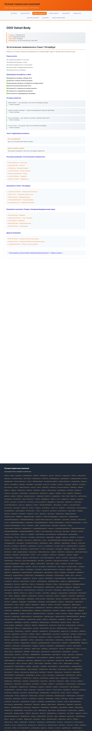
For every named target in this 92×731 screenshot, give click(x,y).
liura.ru (64, 493)
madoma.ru (18, 557)
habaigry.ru (81, 610)
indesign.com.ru (8, 710)
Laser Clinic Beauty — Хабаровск (17, 176)
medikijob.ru (7, 646)
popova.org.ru (71, 716)
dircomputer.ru (71, 572)
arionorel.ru (42, 695)
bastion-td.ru (61, 625)
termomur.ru (62, 569)
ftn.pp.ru (14, 657)
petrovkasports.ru (34, 557)
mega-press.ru (66, 475)
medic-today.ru (50, 563)
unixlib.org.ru (32, 722)
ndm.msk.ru (16, 643)
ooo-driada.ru (16, 637)
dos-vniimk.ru (70, 713)
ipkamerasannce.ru (62, 710)
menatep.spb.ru (41, 722)
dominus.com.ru (8, 722)
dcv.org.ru (76, 663)
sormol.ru (33, 487)
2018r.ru (15, 728)
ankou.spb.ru (67, 607)
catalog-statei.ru (68, 663)
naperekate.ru (29, 522)
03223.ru (6, 475)
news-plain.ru (50, 549)
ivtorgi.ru (55, 663)
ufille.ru (12, 475)
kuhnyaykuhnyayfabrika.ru (27, 531)
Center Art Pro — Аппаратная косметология (20, 194)
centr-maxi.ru (8, 728)
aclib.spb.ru (25, 681)
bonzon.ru (12, 719)
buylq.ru (26, 689)
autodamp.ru (7, 554)
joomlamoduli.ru (13, 687)
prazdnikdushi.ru (27, 475)
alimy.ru (69, 622)
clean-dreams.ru (48, 572)
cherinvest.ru (49, 607)
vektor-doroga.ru (51, 490)
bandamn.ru (15, 513)
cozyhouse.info (8, 713)
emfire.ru (6, 484)
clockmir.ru (74, 689)
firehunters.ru (77, 493)
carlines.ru (32, 634)
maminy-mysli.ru (33, 695)
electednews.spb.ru (52, 719)
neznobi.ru (80, 487)
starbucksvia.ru (21, 490)
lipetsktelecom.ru (27, 528)
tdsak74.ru (16, 593)
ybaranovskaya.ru (9, 654)
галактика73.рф (44, 628)
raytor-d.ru (22, 505)
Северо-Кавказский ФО (58, 17)
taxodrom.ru (59, 657)
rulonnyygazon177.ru (9, 543)
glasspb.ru (70, 493)
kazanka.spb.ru (16, 616)
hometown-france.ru (29, 496)
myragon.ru (35, 646)
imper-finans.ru (56, 654)
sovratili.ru (54, 484)
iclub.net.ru (7, 640)
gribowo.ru (7, 496)
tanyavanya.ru (50, 575)
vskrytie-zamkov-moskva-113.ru (44, 519)
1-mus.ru (38, 510)
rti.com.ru (69, 646)
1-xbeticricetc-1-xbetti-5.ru (43, 496)
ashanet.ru (54, 552)
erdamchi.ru (7, 572)
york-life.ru (65, 557)
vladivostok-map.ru (45, 525)
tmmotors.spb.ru (35, 651)
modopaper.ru (61, 554)
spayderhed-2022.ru (72, 546)
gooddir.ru (16, 607)
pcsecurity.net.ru (53, 648)
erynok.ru (33, 581)
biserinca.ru (7, 648)
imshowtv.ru (27, 648)
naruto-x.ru (41, 546)
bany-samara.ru (28, 710)
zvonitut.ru (41, 578)
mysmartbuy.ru (33, 552)
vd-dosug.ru (67, 484)
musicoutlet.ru (28, 704)
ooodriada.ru (40, 701)
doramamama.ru (16, 572)
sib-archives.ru (46, 508)
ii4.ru (44, 660)
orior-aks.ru (7, 634)
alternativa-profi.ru (53, 725)
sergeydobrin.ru (43, 631)
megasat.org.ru (64, 678)
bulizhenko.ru (18, 678)
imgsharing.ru (8, 566)
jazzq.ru (63, 692)
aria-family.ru (7, 552)
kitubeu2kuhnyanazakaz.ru (17, 522)
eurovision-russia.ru (17, 478)
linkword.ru (50, 672)
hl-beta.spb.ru (22, 601)
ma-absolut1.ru (24, 549)
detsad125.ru (24, 637)
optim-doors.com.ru (9, 663)
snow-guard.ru (20, 543)
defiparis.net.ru (28, 719)
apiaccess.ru (34, 643)
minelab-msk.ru (60, 513)
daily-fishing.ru (44, 678)
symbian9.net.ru (18, 651)
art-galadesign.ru (9, 628)
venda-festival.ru (71, 508)
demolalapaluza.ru (40, 575)
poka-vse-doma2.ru (41, 502)
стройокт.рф (8, 692)
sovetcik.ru (75, 651)
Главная (6, 7)
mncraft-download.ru (60, 578)
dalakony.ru (84, 643)
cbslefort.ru (51, 684)
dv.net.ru (85, 713)
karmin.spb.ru (27, 707)
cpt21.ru (10, 596)
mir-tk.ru (23, 525)
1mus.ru (37, 513)
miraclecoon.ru (44, 493)
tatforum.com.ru (42, 725)
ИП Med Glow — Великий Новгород (18, 168)
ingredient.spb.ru (66, 728)
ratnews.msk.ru (81, 684)
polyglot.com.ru (82, 634)
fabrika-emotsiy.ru (60, 616)
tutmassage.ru (60, 587)
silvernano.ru (36, 490)
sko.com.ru (53, 628)
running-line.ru (66, 599)
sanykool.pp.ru (24, 722)
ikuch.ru (18, 663)
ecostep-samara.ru (27, 628)
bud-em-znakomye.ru (20, 481)
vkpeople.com (24, 695)
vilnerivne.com (41, 689)
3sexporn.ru (30, 513)
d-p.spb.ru (36, 628)
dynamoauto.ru (16, 634)
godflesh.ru (82, 578)
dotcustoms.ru (70, 552)
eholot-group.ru (62, 669)
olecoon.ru (60, 484)
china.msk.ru (36, 704)
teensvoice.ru (78, 563)
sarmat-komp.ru (8, 587)
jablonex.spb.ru (34, 672)
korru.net (12, 599)
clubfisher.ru (69, 569)
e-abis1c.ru (65, 505)
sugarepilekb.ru (24, 640)
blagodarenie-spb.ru (29, 516)
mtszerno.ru (36, 678)
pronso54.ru (70, 490)
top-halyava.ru (8, 499)
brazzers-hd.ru (82, 519)
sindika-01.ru (24, 508)
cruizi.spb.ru (75, 692)
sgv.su (21, 607)
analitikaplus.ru (18, 622)
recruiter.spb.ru (53, 619)
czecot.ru (68, 692)
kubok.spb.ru (76, 619)
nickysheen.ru (66, 689)
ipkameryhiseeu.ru (20, 666)
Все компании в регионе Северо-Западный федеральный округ (29, 253)
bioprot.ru (80, 681)
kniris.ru (17, 695)
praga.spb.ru (76, 587)
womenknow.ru (62, 713)
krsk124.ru (69, 619)
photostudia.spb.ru (26, 646)
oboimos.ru (79, 660)
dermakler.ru (62, 725)
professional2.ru (35, 728)
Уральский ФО (66, 13)
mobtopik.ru (44, 648)
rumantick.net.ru (27, 678)
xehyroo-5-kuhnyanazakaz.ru (74, 522)
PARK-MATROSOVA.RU (72, 616)
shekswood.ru (36, 707)
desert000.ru (48, 663)
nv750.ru (33, 554)
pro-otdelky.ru (14, 484)
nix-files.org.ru (8, 610)
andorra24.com (60, 660)
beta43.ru (56, 687)
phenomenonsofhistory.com (11, 716)
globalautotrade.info (44, 643)
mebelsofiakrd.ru (8, 678)
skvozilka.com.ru (68, 722)
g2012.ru (53, 499)
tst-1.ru (58, 499)
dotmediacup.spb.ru (60, 695)
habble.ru (13, 490)
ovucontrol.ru (49, 560)
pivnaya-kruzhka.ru (18, 575)
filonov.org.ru (15, 701)
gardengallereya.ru (60, 646)
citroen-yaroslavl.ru (71, 684)
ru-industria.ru (8, 581)
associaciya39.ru (63, 593)
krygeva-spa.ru (75, 599)
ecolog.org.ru (68, 587)
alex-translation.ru (75, 687)
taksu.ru (57, 563)
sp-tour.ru (78, 648)
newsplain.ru (45, 554)
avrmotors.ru (80, 625)
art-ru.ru (14, 725)
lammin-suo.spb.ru (41, 599)
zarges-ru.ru (64, 581)
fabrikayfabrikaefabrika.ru (27, 519)
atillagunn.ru (29, 505)
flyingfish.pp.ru (8, 681)
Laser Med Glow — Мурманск (16, 220)
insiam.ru (57, 596)
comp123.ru (64, 563)
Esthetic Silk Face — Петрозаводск (18, 226)
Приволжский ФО (54, 13)
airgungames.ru (51, 502)
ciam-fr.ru (51, 475)
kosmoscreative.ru (71, 625)
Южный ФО (45, 17)
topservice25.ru (21, 660)
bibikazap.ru (62, 716)
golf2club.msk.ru (47, 610)
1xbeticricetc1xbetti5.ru (45, 505)
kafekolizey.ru (77, 637)
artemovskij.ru (69, 640)
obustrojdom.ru (67, 651)
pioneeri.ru (17, 587)
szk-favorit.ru (24, 634)
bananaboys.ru (34, 687)
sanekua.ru (42, 687)
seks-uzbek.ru (38, 484)
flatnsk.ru (38, 634)
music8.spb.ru (62, 619)
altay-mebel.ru (76, 672)
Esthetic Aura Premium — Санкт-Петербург (20, 218)
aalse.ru (51, 543)
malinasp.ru (43, 604)
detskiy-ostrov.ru (58, 607)
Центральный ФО (25, 13)
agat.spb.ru (83, 616)
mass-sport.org (24, 672)
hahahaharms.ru (45, 499)
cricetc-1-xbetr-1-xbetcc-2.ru (69, 496)
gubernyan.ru (29, 660)
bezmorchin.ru (82, 593)
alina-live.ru (43, 713)
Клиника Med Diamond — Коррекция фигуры (21, 200)
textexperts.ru (8, 575)
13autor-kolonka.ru (24, 487)
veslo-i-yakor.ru (61, 566)
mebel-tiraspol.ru (71, 695)
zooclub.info (7, 701)
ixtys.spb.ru (60, 701)
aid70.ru (84, 640)
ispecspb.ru (17, 596)
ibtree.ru (16, 722)
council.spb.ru (57, 637)
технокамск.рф (24, 701)
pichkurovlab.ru (41, 563)
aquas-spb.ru (32, 689)
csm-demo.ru (30, 502)
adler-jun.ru (7, 513)
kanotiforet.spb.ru (50, 587)
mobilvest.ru (27, 625)
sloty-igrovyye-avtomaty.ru (61, 560)
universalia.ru (38, 569)
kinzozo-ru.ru (23, 593)
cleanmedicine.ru (8, 560)
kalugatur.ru (77, 613)
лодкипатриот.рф (67, 637)
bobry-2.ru (49, 689)
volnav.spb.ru (50, 613)
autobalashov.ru (8, 584)
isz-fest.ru (22, 613)
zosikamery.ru (35, 622)
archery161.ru (71, 596)
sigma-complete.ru (33, 669)
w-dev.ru (16, 604)
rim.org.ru (64, 654)
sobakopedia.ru (14, 613)
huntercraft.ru (82, 689)
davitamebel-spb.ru (62, 628)
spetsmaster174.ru (9, 666)
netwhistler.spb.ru (80, 716)
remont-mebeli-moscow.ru (50, 569)
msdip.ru (67, 575)
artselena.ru (51, 728)
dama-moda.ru (53, 669)
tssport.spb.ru (51, 660)
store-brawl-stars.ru (75, 505)
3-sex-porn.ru (45, 510)
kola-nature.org (8, 704)
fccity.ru (66, 701)
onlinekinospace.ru (42, 581)
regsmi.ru (27, 604)
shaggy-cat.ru (65, 499)
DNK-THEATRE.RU (9, 675)
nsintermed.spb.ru (45, 692)
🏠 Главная (14, 13)
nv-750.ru (43, 549)
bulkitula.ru (20, 496)
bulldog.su (43, 704)
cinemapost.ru (44, 475)
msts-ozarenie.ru (50, 640)
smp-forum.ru (53, 625)
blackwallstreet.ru (70, 660)
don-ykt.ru (71, 563)
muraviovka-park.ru (27, 572)
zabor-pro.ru (7, 657)
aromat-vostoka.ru (9, 625)
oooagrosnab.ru (75, 481)
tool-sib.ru (62, 648)
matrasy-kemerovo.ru (44, 552)
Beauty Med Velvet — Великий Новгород (19, 223)
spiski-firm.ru (25, 584)
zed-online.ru (66, 519)
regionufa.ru (7, 569)
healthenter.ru (80, 572)
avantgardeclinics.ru (9, 689)
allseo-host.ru (60, 502)
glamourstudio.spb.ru (75, 701)
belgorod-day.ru (25, 563)
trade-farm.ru (61, 552)
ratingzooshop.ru (25, 643)
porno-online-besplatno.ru (47, 557)
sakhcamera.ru (58, 590)
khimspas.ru (83, 725)
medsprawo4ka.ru (74, 516)
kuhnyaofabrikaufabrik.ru (41, 522)
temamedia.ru (35, 684)
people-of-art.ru (65, 631)
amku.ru (43, 719)
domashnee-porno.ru (18, 566)
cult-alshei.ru (25, 654)
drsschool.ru (65, 643)
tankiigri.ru (76, 719)
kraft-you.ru (58, 475)
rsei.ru (35, 710)
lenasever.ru (78, 490)
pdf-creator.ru (83, 607)
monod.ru (57, 698)
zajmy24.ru (39, 516)
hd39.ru (67, 681)
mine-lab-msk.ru (30, 510)
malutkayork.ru (67, 604)
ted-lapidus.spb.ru (9, 669)
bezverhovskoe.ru (56, 643)
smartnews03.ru (24, 493)
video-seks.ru (55, 525)
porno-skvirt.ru (8, 487)
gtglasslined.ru (38, 660)
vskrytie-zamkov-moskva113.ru (12, 528)
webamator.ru (15, 549)
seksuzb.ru (51, 528)
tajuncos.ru (25, 557)
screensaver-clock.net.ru (39, 613)
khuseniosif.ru (49, 695)
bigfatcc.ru (7, 490)
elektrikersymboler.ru (27, 610)
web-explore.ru (82, 475)
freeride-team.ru (36, 478)
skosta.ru (38, 675)
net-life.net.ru (40, 590)
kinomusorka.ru (40, 584)
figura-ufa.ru (35, 713)
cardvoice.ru (53, 554)
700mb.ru (28, 713)
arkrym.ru (56, 572)
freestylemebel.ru (18, 710)
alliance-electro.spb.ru (69, 590)
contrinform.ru (33, 698)
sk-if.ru (6, 687)
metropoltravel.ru (51, 566)
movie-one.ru (81, 543)
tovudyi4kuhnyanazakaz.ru (40, 528)
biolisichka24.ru (49, 578)
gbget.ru (76, 554)
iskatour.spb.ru (51, 599)
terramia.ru (43, 646)
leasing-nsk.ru (60, 681)
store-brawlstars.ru (82, 508)
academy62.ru (50, 646)
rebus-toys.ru (51, 513)
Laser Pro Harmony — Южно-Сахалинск (19, 171)
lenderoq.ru (35, 631)
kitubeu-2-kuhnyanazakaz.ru (57, 522)
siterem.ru (50, 637)
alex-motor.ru (57, 634)
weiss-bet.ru (15, 569)
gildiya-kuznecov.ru (26, 616)
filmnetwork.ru (35, 604)
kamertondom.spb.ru (30, 590)
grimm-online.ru (52, 704)
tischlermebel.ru (45, 707)
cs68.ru (37, 525)
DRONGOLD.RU (78, 669)
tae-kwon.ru (41, 596)
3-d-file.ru (37, 499)
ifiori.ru (61, 663)
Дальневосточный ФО (33, 17)
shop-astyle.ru (17, 698)
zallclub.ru (63, 610)
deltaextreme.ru (8, 684)
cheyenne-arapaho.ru (65, 666)
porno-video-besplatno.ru (30, 560)
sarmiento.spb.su (21, 599)
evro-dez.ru (7, 549)
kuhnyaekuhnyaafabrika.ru (11, 531)
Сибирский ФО (77, 13)
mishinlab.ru (73, 487)
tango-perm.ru (8, 607)
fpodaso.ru (84, 481)
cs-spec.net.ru (68, 672)
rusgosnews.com (69, 601)
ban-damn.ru (53, 510)
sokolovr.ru (78, 575)
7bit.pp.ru (70, 613)
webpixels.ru (16, 692)
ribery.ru (81, 557)
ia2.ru (5, 596)
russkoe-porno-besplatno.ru (12, 563)
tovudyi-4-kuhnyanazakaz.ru (50, 516)
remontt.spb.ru (16, 646)
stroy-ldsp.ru (50, 675)
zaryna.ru (22, 569)
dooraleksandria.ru (9, 510)
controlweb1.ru (8, 593)
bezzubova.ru (74, 631)
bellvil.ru (6, 719)
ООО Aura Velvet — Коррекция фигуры (19, 197)
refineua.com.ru (58, 672)
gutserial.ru (41, 698)
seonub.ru (34, 578)
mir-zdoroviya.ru (33, 637)
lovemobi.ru (7, 725)
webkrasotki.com (40, 607)
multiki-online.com (29, 607)
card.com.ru (7, 616)
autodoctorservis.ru (18, 590)
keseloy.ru (7, 707)
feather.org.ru (62, 719)
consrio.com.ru (49, 596)
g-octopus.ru (15, 546)
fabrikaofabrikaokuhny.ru (78, 528)
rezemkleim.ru (17, 578)
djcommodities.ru (25, 554)
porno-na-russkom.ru (63, 487)
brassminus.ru (79, 654)
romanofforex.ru (8, 622)
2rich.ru (39, 487)
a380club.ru (57, 543)
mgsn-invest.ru (52, 710)
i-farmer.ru (16, 672)
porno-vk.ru (46, 484)
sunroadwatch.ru (60, 684)
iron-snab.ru (38, 593)
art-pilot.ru (58, 728)
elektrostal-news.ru (38, 481)
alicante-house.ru (73, 710)
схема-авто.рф (31, 619)
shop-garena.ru (56, 496)
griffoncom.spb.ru (49, 616)
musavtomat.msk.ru (56, 651)
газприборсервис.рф (17, 707)
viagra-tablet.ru (72, 510)
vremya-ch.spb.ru (39, 663)
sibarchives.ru (23, 546)
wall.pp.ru (33, 716)
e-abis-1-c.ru (54, 508)
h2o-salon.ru (58, 604)
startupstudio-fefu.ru (54, 581)
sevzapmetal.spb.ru (77, 666)
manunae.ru (69, 554)
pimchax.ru (74, 519)
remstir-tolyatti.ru (59, 575)
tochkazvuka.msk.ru (54, 631)
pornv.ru (85, 478)
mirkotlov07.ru (18, 684)
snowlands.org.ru (60, 675)
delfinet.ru (29, 490)
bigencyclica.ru (81, 596)
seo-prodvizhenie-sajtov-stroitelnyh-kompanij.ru (61, 540)
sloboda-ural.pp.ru (45, 622)
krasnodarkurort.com (17, 648)
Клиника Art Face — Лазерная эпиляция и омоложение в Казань (26, 241)
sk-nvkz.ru (70, 669)
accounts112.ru (17, 499)
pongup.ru (51, 493)
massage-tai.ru (27, 578)
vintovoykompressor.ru (65, 584)
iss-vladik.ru (19, 719)
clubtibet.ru (82, 631)
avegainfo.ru (64, 596)
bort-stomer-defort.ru (24, 728)
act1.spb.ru (74, 634)
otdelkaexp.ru (19, 625)
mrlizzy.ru (78, 675)
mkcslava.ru (49, 584)
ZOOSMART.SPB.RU (75, 643)
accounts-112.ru (22, 502)
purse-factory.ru (62, 510)
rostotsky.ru (81, 566)
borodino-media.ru (72, 566)
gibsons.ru (44, 728)
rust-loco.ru (7, 601)
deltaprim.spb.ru (76, 604)
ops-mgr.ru (14, 502)
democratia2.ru (8, 672)
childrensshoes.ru (70, 675)
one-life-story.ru (82, 496)
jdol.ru (72, 575)
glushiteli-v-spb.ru (54, 678)
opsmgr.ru (73, 499)
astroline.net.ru (66, 634)
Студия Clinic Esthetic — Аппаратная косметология (22, 191)
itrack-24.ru (45, 478)
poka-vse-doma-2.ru (28, 499)
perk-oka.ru (7, 546)
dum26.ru (28, 666)
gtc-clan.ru (50, 716)
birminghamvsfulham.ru (79, 584)
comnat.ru (58, 613)
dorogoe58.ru (21, 657)
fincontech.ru (22, 513)
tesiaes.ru (84, 613)
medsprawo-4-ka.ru (9, 516)
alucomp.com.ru (32, 725)
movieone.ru (82, 546)
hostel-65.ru (45, 487)
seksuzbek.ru (30, 484)
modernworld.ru (43, 669)
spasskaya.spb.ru (9, 695)
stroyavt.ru (79, 590)
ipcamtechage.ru (30, 675)
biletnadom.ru (58, 519)
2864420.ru (19, 516)
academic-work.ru (24, 687)
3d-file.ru (35, 505)
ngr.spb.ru (61, 601)
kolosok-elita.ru (32, 596)
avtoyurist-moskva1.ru (10, 619)
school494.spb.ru (32, 601)
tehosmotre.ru (69, 502)
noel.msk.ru (19, 689)
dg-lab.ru (39, 619)
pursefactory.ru (49, 546)
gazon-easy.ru (15, 640)
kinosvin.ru (51, 604)
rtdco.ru (44, 540)
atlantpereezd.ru (8, 481)
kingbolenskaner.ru (47, 634)
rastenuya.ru (7, 478)
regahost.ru (24, 596)
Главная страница (56, 253)
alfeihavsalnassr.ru (9, 557)
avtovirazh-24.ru (55, 692)
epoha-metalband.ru (51, 601)
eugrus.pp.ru (54, 593)
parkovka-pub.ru (79, 722)
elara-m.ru (32, 584)
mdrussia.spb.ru (49, 698)
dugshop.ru (15, 601)
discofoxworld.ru (34, 493)
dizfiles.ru (74, 549)
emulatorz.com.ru (22, 725)
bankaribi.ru (63, 525)
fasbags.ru (80, 510)
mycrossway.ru (27, 684)
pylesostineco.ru (39, 640)
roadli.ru (15, 552)
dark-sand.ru (16, 508)
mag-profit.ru (44, 681)
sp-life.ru (31, 508)
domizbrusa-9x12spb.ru (31, 543)
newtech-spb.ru (8, 578)
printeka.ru (60, 722)
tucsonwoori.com (64, 687)
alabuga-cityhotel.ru (76, 478)
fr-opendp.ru (43, 666)
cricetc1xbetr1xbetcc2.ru (11, 505)
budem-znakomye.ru (64, 481)
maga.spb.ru (70, 704)
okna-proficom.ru (25, 581)
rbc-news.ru (82, 484)
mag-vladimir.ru (63, 707)
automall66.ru (54, 707)
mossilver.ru (28, 631)
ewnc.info (29, 613)
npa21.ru (30, 663)
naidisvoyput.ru (42, 710)
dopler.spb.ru (77, 640)
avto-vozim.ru (49, 590)
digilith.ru (33, 563)
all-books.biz (80, 695)
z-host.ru (6, 522)
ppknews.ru (18, 654)
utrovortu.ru (17, 584)
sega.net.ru (79, 713)
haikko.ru (6, 613)
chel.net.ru (83, 599)
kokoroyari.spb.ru (9, 631)
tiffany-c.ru (18, 628)
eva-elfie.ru (28, 566)
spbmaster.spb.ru (18, 704)
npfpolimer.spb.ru (77, 728)
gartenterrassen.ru (51, 722)
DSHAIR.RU (27, 651)
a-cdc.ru (29, 481)
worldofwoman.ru (38, 572)
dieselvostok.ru (79, 601)
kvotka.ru (30, 593)
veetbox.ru (36, 475)
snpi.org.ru (58, 599)
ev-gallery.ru (80, 499)
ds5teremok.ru (17, 681)
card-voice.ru (78, 540)
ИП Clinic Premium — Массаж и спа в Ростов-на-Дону (23, 238)
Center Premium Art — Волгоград (17, 162)
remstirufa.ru (77, 569)
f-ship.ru (22, 604)
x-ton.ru (39, 554)
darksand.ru (43, 513)
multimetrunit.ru (70, 648)
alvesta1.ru (75, 607)
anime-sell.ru (77, 704)
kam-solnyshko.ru (53, 666)
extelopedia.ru (30, 599)
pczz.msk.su (23, 692)
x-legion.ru (38, 508)
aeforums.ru (56, 610)
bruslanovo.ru (42, 637)
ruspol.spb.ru (35, 666)
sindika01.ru (62, 508)
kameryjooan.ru (60, 640)
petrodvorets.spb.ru (33, 692)
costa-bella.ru (46, 593)
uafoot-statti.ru (57, 505)
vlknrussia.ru (30, 525)
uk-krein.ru (72, 698)
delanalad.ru (67, 549)
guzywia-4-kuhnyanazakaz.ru (12, 525)
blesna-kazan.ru (19, 631)
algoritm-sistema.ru (72, 578)
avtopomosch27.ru (34, 549)
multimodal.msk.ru (72, 610)
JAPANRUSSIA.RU (35, 654)
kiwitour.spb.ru (79, 707)
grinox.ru (32, 640)
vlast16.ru (6, 599)
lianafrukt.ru (49, 687)
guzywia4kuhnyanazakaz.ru (62, 528)
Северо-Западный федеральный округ (19, 7)
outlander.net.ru (61, 704)
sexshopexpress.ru (54, 478)
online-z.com (75, 622)
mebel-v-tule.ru (36, 648)
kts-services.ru (8, 508)
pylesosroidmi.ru (41, 716)
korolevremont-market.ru (51, 481)
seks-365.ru (41, 560)
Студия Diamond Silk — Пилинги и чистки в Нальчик (23, 244)
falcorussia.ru (8, 590)
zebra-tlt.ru (16, 581)
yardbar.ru (71, 707)
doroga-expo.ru (73, 557)
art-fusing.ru (43, 684)
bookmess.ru (42, 672)
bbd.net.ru (34, 625)
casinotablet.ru (30, 569)
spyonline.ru (26, 622)
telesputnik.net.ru (25, 716)
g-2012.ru (6, 502)
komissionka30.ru (34, 681)
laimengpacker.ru (31, 657)
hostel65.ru (59, 493)
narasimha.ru (15, 554)
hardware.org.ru (21, 619)
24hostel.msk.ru (8, 604)
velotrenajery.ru (62, 490)
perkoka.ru (74, 543)
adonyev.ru (75, 484)
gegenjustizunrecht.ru (74, 581)
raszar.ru (69, 525)
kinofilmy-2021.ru (29, 575)
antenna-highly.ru (20, 510)
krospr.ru (16, 487)
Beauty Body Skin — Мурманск (16, 215)
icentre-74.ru (52, 681)
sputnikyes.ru (38, 610)
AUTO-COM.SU (55, 622)
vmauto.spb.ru (8, 698)
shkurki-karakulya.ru (38, 587)
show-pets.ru (15, 493)
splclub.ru (58, 557)
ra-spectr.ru (33, 701)
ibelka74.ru (81, 710)
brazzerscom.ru (63, 516)
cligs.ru (56, 716)
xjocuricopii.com (45, 651)
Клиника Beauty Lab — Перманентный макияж (21, 202)
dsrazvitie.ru (67, 657)
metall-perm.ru (8, 643)
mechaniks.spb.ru (20, 675)
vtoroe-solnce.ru (57, 689)
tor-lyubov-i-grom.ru (60, 546)
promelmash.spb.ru (50, 701)
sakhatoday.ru (17, 610)
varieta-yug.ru (78, 502)
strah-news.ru (27, 478)
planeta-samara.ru (23, 552)
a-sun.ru (44, 675)
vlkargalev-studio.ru (19, 713)
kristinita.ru (63, 572)
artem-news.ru (77, 646)
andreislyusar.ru (32, 546)
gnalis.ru (13, 496)
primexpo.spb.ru (73, 593)
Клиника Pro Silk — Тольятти (16, 165)
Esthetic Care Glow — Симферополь (18, 179)
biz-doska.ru (42, 566)
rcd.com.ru (73, 681)
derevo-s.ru (25, 698)
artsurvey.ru (70, 725)
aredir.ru (76, 725)
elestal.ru (43, 490)
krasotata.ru (18, 475)
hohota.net (63, 622)
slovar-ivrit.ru (18, 560)
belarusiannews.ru (52, 713)
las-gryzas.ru (36, 719)
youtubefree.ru (82, 549)
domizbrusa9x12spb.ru (81, 552)
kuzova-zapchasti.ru (42, 657)
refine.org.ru (64, 698)
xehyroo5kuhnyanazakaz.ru (11, 519)
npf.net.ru (64, 613)
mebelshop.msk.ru (43, 625)
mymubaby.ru (41, 601)
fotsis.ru (70, 628)
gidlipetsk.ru (7, 637)
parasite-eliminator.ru (21, 669)
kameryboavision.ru (38, 616)
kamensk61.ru (79, 698)
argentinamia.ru (66, 543)
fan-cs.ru (84, 648)
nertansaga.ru (59, 549)
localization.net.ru (74, 678)
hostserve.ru (53, 487)
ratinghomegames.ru (9, 660)
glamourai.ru (71, 654)
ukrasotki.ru (22, 484)
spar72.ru (69, 719)
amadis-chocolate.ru (26, 587)
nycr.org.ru (24, 663)
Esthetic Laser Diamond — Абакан (17, 173)
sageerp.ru (52, 657)
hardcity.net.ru (75, 657)
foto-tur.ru (35, 566)
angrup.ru (45, 619)
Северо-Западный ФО (39, 13)
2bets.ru (55, 584)
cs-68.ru (85, 522)
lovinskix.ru (7, 493)
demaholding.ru (43, 543)
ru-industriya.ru (74, 560)
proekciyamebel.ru (46, 654)
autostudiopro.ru (65, 478)
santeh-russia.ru (8, 651)
